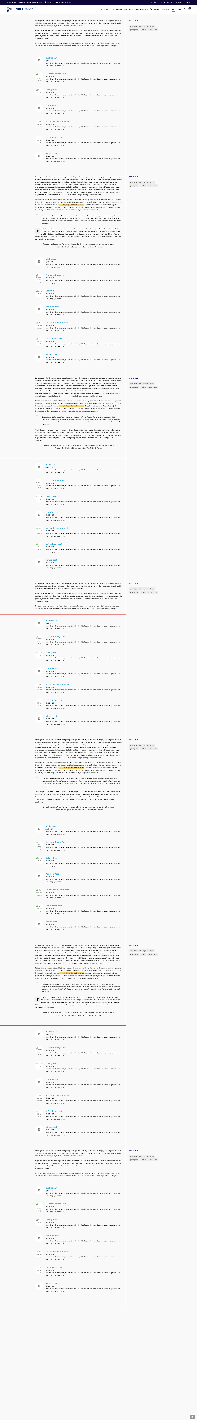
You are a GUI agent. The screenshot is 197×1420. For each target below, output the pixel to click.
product (143, 30)
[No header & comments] (39, 124)
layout (152, 26)
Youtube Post (52, 105)
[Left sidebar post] (39, 140)
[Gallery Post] (39, 92)
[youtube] (162, 2)
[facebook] (148, 2)
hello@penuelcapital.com (63, 2)
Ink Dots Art (51, 58)
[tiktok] (165, 2)
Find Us (49, 2)
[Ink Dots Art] (39, 60)
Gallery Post (51, 89)
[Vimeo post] (39, 156)
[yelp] (172, 2)
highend (145, 26)
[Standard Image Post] (39, 76)
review (150, 30)
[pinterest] (168, 2)
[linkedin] (152, 2)
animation (133, 26)
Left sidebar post (53, 137)
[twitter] (158, 2)
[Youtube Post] (39, 108)
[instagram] (155, 2)
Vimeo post (51, 153)
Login (186, 2)
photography (134, 30)
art (140, 26)
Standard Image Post (55, 74)
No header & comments (57, 121)
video (155, 30)
